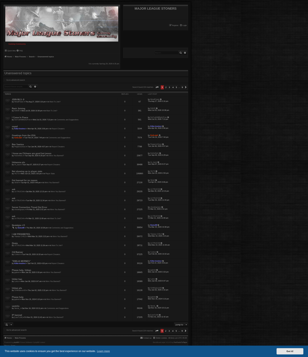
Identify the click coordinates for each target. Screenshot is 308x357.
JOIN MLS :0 (18, 99)
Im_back (17, 165)
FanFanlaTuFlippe (180, 342)
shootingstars (19, 209)
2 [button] (165, 87)
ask (13, 189)
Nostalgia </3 (18, 225)
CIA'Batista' (17, 252)
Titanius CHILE (20, 236)
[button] (157, 87)
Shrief (16, 182)
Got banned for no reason (24, 180)
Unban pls (17, 288)
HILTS (16, 173)
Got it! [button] (290, 351)
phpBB (16, 342)
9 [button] (182, 87)
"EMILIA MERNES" (21, 261)
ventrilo (15, 306)
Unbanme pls (18, 162)
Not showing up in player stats (27, 171)
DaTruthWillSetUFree (22, 120)
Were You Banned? (56, 156)
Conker (17, 254)
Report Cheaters (58, 129)
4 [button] (172, 87)
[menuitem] (183, 25)
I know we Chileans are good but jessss (31, 153)
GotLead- (18, 138)
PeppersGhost (20, 147)
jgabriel (17, 272)
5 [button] (176, 87)
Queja (15, 243)
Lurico (16, 281)
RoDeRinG (18, 156)
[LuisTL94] (18, 317)
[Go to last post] (161, 99)
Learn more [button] (103, 351)
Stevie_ (17, 308)
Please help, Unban (21, 270)
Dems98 (21, 228)
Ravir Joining (18, 108)
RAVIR (16, 111)
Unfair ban (17, 279)
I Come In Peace (20, 117)
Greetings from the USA (23, 135)
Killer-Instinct (20, 129)
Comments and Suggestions (68, 120)
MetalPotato (18, 102)
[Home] (61, 23)
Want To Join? (54, 102)
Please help (17, 297)
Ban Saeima (18, 144)
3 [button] (169, 87)
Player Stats (50, 173)
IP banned (17, 315)
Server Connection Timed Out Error (29, 207)
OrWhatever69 (20, 290)
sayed (15, 126)
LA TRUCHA (19, 191)
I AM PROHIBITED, (21, 234)
